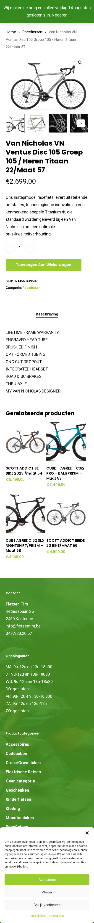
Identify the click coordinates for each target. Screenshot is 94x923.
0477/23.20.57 (19, 633)
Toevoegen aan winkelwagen (43, 264)
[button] (87, 833)
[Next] (81, 123)
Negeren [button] (60, 15)
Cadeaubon (16, 753)
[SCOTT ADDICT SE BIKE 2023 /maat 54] (25, 442)
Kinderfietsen (18, 799)
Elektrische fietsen (23, 771)
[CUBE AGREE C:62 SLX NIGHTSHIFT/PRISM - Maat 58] (25, 514)
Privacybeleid (56, 915)
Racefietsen (32, 32)
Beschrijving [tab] (47, 314)
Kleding (13, 808)
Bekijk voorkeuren (47, 905)
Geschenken (17, 790)
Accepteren (47, 880)
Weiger (47, 892)
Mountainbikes (20, 817)
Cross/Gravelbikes (23, 762)
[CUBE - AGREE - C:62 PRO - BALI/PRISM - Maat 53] (66, 442)
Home (11, 32)
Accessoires (17, 744)
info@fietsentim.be (23, 626)
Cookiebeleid (37, 915)
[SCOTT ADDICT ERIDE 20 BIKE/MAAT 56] (66, 514)
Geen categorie (20, 781)
